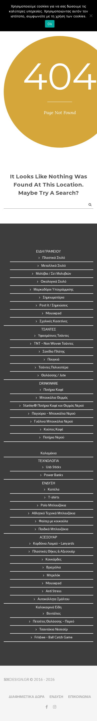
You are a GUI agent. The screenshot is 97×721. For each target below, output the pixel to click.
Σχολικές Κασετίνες (53, 321)
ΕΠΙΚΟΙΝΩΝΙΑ (79, 696)
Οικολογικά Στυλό (53, 281)
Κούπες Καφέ (53, 429)
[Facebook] (46, 706)
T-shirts (53, 497)
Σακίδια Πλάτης (54, 351)
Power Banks (53, 475)
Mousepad (53, 313)
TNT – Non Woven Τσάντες (53, 343)
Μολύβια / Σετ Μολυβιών (53, 273)
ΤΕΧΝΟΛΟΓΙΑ (48, 461)
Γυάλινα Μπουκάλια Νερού (53, 421)
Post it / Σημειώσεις (54, 305)
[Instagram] (53, 706)
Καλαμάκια (49, 453)
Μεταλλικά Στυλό (53, 265)
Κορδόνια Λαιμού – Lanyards (53, 543)
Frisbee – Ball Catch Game (53, 637)
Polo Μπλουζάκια (53, 505)
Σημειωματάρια (53, 297)
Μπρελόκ (53, 575)
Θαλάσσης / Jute (53, 375)
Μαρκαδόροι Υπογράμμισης (53, 289)
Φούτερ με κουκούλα (53, 521)
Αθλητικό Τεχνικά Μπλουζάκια (53, 513)
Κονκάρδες (53, 559)
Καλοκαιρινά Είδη (48, 607)
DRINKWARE (48, 383)
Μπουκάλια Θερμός (54, 397)
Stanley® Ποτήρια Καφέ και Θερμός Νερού (53, 405)
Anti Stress (53, 591)
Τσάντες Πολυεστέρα (53, 367)
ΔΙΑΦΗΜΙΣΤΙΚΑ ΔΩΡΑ (27, 696)
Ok (50, 24)
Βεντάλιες (54, 613)
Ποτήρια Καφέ (53, 390)
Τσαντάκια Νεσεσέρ (53, 629)
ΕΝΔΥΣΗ (56, 696)
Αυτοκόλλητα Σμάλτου (53, 599)
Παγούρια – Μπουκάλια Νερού (53, 413)
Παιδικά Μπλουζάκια (53, 529)
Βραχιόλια (53, 567)
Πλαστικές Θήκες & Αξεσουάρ (53, 551)
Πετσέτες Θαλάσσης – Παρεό (53, 621)
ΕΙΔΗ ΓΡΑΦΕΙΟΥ (48, 251)
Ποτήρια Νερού (53, 437)
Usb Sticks (53, 467)
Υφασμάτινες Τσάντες (53, 335)
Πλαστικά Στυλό (53, 258)
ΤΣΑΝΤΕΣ (48, 329)
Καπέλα (53, 489)
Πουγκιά (53, 359)
